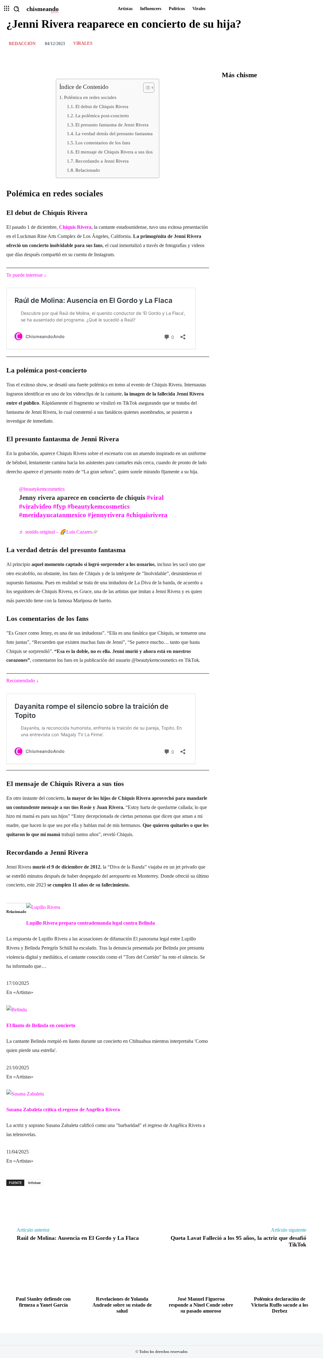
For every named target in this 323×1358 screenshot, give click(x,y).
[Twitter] (295, 43)
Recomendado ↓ (22, 680)
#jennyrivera (106, 515)
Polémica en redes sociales (90, 97)
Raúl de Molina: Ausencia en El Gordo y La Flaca (78, 1238)
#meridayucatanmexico (52, 515)
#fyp (59, 506)
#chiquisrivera (146, 515)
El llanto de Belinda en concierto (40, 1025)
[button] (16, 9)
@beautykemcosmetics (42, 489)
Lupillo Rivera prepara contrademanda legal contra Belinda (90, 923)
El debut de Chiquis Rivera (101, 106)
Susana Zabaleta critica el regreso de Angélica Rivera (63, 1109)
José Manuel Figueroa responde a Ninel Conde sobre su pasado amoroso (201, 1305)
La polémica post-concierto (102, 115)
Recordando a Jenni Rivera (102, 161)
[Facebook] (280, 43)
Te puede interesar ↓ (26, 275)
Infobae (34, 1182)
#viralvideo (35, 506)
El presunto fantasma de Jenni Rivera (112, 124)
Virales (82, 43)
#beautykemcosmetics (99, 506)
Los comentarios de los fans (102, 142)
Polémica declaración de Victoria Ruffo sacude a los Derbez (279, 1305)
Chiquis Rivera (75, 227)
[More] (310, 43)
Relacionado (87, 170)
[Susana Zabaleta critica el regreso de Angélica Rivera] (25, 1093)
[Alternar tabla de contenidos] (145, 87)
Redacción (22, 44)
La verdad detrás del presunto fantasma (114, 133)
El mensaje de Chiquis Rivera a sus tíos (114, 151)
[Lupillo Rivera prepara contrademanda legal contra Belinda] (43, 907)
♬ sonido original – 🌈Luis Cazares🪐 (58, 532)
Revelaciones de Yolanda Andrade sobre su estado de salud (122, 1305)
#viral (155, 497)
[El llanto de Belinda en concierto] (16, 1009)
